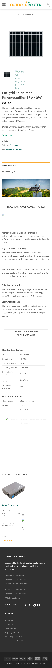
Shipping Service (12, 632)
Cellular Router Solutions (16, 583)
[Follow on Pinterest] (34, 605)
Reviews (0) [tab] (8, 171)
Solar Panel (17, 149)
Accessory (29, 14)
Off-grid (9, 149)
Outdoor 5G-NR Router (15, 575)
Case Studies (10, 628)
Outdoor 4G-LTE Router (15, 579)
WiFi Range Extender (14, 598)
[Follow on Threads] (29, 605)
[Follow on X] (25, 605)
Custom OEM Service (14, 640)
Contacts (9, 624)
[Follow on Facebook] (21, 605)
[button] (4, 4)
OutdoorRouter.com (36, 663)
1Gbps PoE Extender (10, 505)
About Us (9, 620)
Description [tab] (9, 165)
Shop (20, 14)
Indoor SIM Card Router (15, 589)
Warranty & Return (13, 636)
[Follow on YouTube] (38, 605)
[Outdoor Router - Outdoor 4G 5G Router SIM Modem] (25, 4)
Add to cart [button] (8, 540)
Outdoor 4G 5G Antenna (15, 593)
